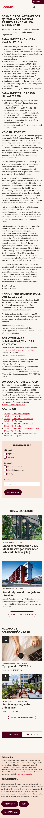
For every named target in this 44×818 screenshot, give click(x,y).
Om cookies (34, 796)
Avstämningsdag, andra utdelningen (16, 706)
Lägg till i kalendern (10, 670)
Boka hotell (37, 2)
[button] (39, 7)
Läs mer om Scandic (25, 774)
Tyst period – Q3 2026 (15, 666)
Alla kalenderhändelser (22, 717)
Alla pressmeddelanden (22, 614)
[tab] (12, 735)
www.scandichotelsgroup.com (13, 355)
